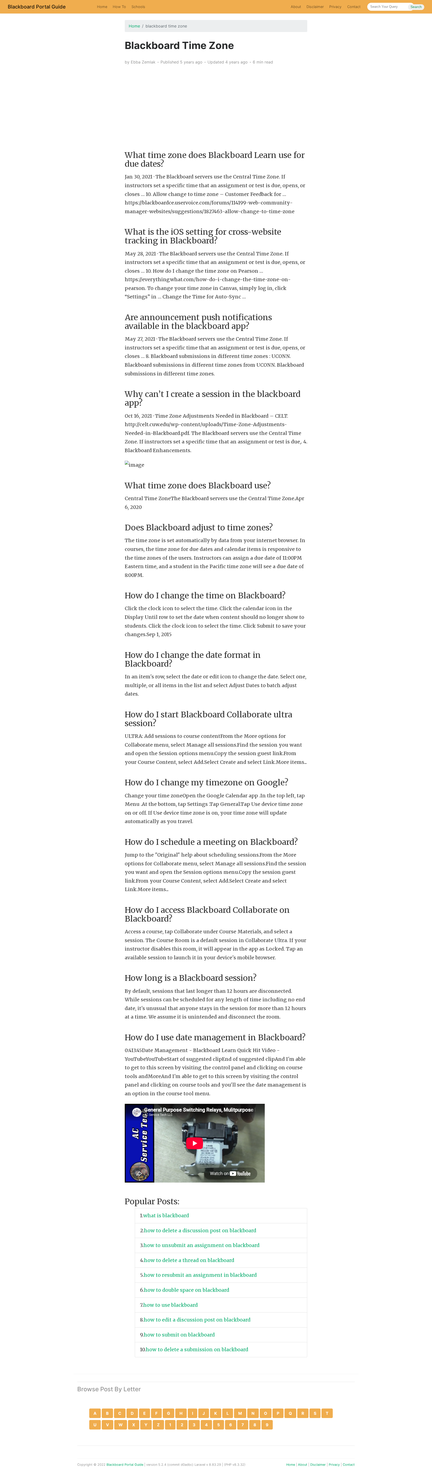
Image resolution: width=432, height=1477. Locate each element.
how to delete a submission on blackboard (198, 1350)
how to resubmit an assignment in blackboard (201, 1275)
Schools (138, 6)
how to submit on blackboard (180, 1335)
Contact (353, 6)
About (296, 6)
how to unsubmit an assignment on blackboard (202, 1245)
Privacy (335, 6)
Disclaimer (315, 6)
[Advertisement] (216, 104)
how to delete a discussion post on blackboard (201, 1231)
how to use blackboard (171, 1305)
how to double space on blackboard (187, 1290)
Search (416, 7)
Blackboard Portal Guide (37, 7)
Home (102, 6)
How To (119, 6)
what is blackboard (166, 1216)
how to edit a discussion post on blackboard (198, 1320)
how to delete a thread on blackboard (190, 1260)
